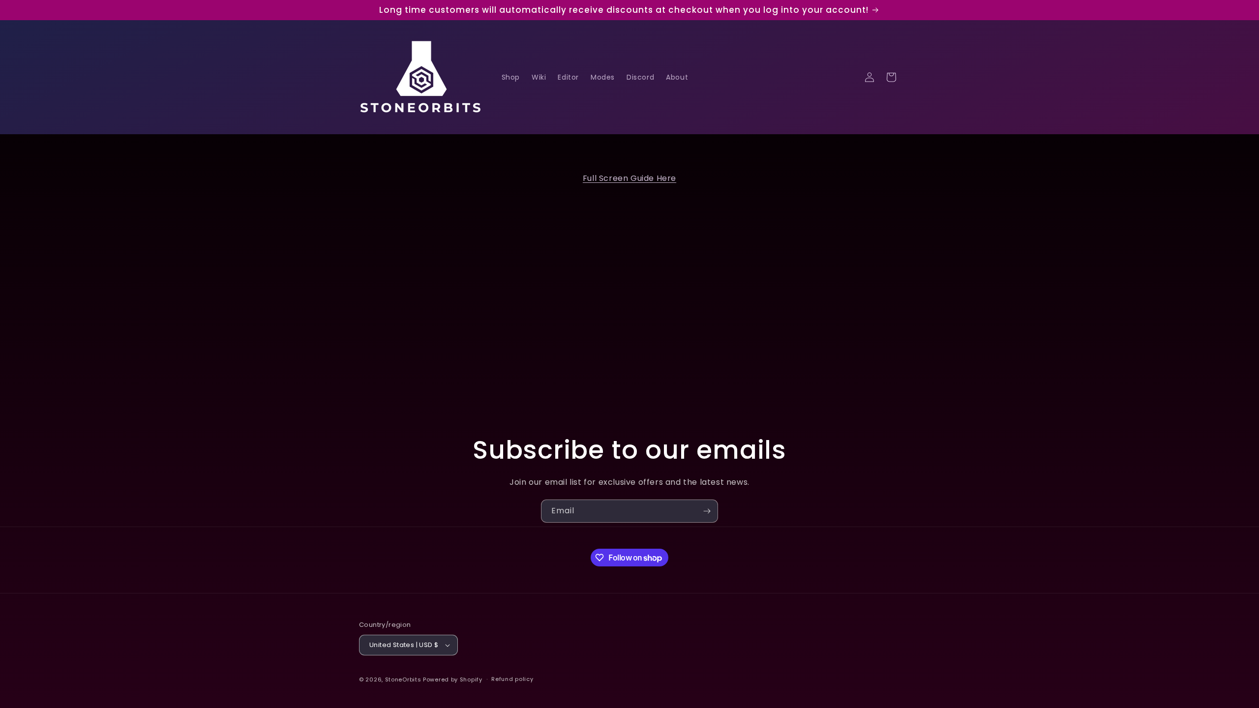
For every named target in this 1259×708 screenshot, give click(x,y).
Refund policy (512, 679)
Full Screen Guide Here (629, 178)
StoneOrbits (403, 679)
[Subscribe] (707, 511)
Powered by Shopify (452, 679)
